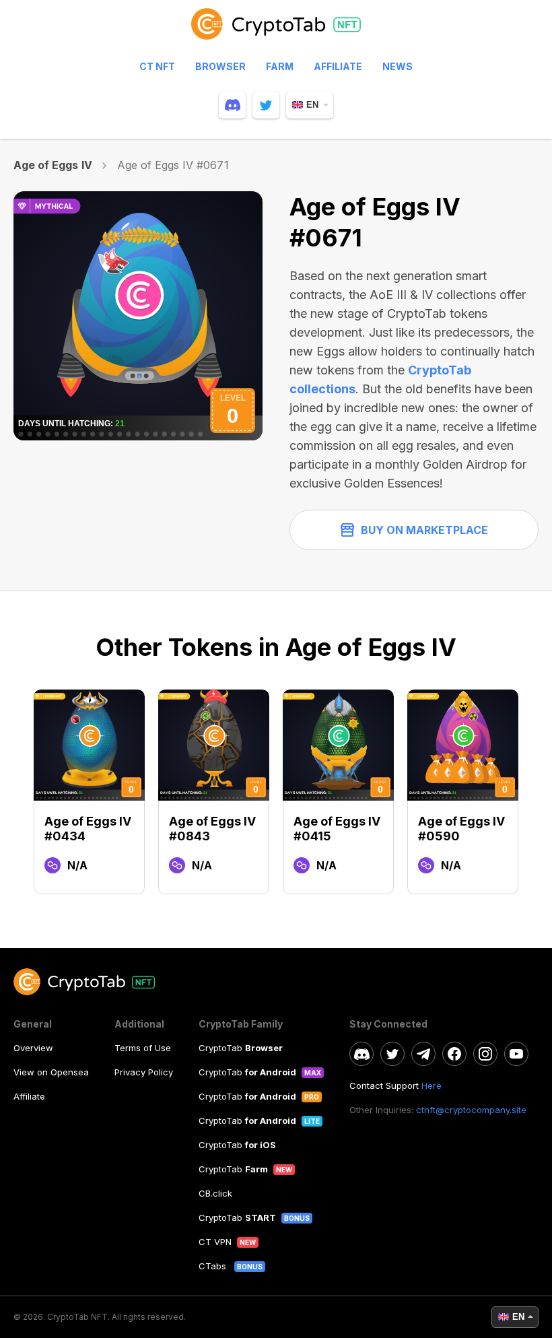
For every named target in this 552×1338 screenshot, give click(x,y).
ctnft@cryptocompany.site (471, 1109)
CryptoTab (241, 1047)
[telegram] (423, 1054)
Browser (220, 66)
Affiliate (338, 66)
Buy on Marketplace (424, 530)
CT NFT (157, 66)
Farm (280, 66)
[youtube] (516, 1054)
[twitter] (265, 105)
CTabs (214, 1266)
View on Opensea (51, 1072)
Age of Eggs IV (52, 165)
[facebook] (454, 1054)
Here (431, 1085)
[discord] (232, 105)
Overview (33, 1047)
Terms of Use (142, 1047)
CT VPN (215, 1241)
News (397, 66)
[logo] (276, 30)
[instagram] (485, 1054)
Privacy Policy (143, 1072)
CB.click (215, 1193)
